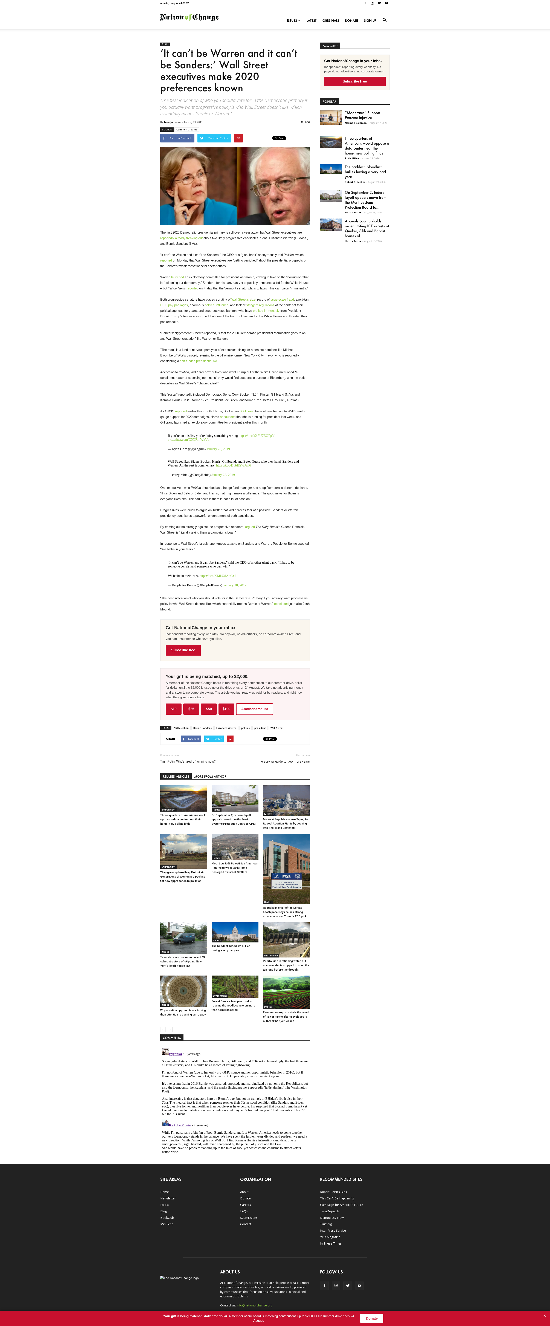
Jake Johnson (172, 122)
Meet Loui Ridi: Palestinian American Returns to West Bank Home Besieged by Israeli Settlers (235, 868)
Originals (330, 20)
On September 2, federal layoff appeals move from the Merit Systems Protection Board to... (365, 200)
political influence (216, 305)
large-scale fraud (282, 299)
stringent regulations (260, 305)
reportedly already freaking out (181, 238)
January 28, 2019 (218, 449)
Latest (311, 20)
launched (177, 277)
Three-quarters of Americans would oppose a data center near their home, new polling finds (183, 819)
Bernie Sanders (202, 728)
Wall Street (276, 728)
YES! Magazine (330, 1237)
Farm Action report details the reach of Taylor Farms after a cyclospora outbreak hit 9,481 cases (286, 1017)
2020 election (181, 728)
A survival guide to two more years (285, 761)
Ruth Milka (352, 158)
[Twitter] (379, 3)
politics (245, 728)
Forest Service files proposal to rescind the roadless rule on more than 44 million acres (233, 1005)
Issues (292, 20)
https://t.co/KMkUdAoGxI (218, 576)
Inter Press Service (333, 1230)
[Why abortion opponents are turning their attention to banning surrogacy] (183, 991)
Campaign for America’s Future (341, 1205)
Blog (163, 1211)
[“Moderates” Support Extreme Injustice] (331, 117)
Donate (351, 20)
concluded (281, 604)
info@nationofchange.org (254, 1305)
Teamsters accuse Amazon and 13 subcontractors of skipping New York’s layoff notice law (182, 961)
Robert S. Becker (355, 182)
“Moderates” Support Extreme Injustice (362, 115)
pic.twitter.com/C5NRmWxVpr (189, 439)
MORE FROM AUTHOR (210, 776)
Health (267, 902)
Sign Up (370, 20)
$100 (226, 709)
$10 (174, 709)
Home (164, 1192)
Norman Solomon (356, 122)
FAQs (244, 1211)
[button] (384, 20)
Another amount (254, 709)
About (244, 1192)
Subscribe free (183, 650)
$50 (209, 709)
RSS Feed (166, 1224)
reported (166, 260)
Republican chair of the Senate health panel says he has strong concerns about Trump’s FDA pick (285, 912)
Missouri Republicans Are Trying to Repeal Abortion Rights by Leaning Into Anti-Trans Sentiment (285, 823)
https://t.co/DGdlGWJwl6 (233, 465)
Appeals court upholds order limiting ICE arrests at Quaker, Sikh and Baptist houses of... (367, 228)
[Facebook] (365, 3)
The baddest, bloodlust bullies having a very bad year (365, 171)
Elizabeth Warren (226, 728)
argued (250, 527)
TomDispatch (329, 1211)
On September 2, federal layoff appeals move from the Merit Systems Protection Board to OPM (233, 819)
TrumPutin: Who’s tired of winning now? (188, 761)
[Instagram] (372, 3)
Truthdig (326, 1224)
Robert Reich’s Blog (333, 1192)
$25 (191, 709)
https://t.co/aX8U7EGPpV (257, 435)
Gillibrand (247, 411)
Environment (168, 809)
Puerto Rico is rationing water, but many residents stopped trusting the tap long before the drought (286, 965)
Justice (216, 809)
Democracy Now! (332, 1218)
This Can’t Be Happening (337, 1198)
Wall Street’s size (243, 299)
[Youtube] (386, 3)
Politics (165, 44)
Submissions (249, 1218)
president (260, 728)
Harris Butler (353, 212)
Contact (245, 1224)
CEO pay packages (174, 305)
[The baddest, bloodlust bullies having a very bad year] (235, 932)
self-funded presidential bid (198, 361)
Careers (245, 1205)
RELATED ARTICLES (176, 776)
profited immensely (266, 310)
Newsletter (168, 1198)
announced (227, 417)
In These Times (331, 1243)
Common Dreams (186, 129)
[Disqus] (235, 1100)
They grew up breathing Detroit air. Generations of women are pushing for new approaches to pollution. (182, 876)
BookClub (167, 1218)
